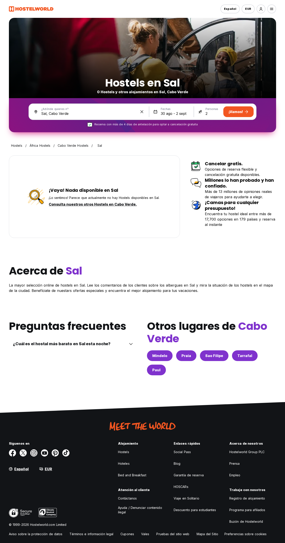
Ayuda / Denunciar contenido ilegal (140, 510)
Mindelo (159, 355)
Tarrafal (244, 355)
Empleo (234, 475)
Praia (186, 355)
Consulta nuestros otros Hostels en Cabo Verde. (93, 204)
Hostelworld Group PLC (247, 452)
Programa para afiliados (247, 510)
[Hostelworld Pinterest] (55, 452)
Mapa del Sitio (207, 534)
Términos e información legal (91, 534)
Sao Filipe (214, 355)
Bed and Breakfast (132, 475)
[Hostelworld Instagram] (33, 452)
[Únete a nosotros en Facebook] (12, 452)
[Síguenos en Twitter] (23, 452)
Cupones (127, 534)
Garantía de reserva (189, 475)
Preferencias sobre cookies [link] (245, 534)
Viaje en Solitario (186, 498)
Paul (156, 370)
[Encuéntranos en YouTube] (44, 452)
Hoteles (124, 463)
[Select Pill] (260, 8)
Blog (177, 463)
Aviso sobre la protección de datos (35, 534)
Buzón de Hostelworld (246, 521)
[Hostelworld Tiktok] (65, 452)
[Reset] (141, 111)
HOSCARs (181, 487)
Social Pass (182, 452)
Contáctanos (127, 498)
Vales (145, 534)
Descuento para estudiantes (195, 510)
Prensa (234, 463)
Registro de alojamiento (247, 498)
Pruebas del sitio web (172, 534)
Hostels (123, 452)
